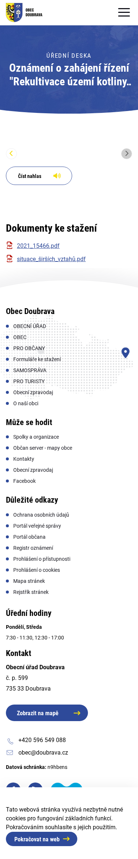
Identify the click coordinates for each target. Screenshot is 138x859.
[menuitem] (29, 326)
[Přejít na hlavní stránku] (24, 12)
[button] (11, 153)
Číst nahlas (29, 176)
